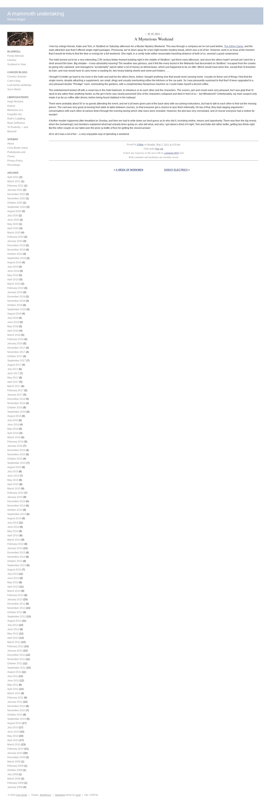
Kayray (11, 105)
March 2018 (14, 335)
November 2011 (16, 659)
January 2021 (15, 190)
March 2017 (14, 386)
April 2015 (13, 484)
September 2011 (16, 667)
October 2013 (14, 561)
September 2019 (16, 258)
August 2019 (14, 262)
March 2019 (14, 283)
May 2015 (12, 480)
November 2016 (16, 403)
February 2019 (15, 288)
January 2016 (15, 445)
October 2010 (14, 714)
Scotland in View (16, 64)
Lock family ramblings (19, 85)
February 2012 (15, 646)
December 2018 (16, 296)
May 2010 (12, 736)
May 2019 (12, 275)
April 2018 (13, 330)
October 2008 (14, 770)
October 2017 (14, 356)
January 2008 (15, 787)
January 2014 (15, 548)
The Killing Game (233, 46)
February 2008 (15, 783)
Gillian (140, 144)
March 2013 (14, 591)
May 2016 (12, 428)
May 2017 (12, 377)
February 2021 (15, 185)
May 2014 (12, 531)
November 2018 (16, 300)
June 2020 (13, 219)
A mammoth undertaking (35, 14)
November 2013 (16, 556)
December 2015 (16, 450)
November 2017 (16, 352)
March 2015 (14, 488)
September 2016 (16, 411)
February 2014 (15, 544)
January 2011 (14, 701)
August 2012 (14, 620)
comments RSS (171, 152)
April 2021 (13, 177)
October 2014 (14, 509)
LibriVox (11, 60)
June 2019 (13, 271)
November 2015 (16, 454)
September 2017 (16, 360)
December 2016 (16, 399)
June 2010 (13, 731)
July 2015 (12, 471)
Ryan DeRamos (16, 122)
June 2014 (13, 527)
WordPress (45, 795)
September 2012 (16, 616)
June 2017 (13, 373)
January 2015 (15, 497)
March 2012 (14, 642)
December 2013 (16, 552)
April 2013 (13, 586)
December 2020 (16, 194)
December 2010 (16, 706)
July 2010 (12, 727)
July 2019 (12, 266)
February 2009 (15, 765)
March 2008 (14, 778)
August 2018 (14, 313)
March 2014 (14, 539)
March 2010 (14, 744)
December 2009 (16, 757)
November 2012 (16, 608)
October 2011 (14, 663)
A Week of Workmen (129, 169)
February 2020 (15, 236)
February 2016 (15, 441)
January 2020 (15, 241)
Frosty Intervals (15, 55)
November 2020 (16, 198)
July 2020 (12, 215)
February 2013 (15, 595)
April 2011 (13, 689)
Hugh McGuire (15, 101)
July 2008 (12, 774)
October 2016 (14, 407)
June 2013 (13, 578)
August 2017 (14, 364)
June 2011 (13, 680)
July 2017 (12, 369)
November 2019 (16, 249)
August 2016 (14, 416)
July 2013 (12, 573)
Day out (159, 148)
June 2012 (13, 629)
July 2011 (12, 676)
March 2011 (13, 693)
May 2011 (12, 684)
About (10, 143)
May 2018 (12, 326)
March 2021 (14, 181)
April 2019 (13, 279)
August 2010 (14, 723)
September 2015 (16, 463)
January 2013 (15, 599)
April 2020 (13, 228)
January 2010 (15, 753)
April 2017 (13, 381)
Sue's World (14, 89)
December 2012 (16, 603)
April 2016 (13, 433)
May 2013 (12, 582)
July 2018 (12, 318)
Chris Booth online (17, 147)
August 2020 (14, 211)
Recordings (13, 165)
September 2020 (16, 207)
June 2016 (13, 424)
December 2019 (16, 245)
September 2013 (16, 565)
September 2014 (16, 514)
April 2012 (13, 637)
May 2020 (12, 224)
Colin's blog (13, 80)
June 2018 (13, 322)
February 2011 (15, 697)
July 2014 (12, 522)
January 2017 (15, 394)
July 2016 (12, 420)
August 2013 (14, 569)
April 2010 (13, 740)
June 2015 (13, 475)
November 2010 (16, 710)
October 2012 (14, 612)
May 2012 (12, 633)
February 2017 (15, 390)
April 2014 (13, 535)
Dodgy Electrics (176, 169)
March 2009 (14, 761)
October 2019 (14, 254)
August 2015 (14, 467)
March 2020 (14, 232)
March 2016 (14, 437)
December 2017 (16, 347)
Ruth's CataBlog (16, 118)
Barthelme (60, 795)
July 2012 (12, 625)
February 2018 (15, 339)
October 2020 (14, 202)
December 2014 (16, 501)
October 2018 (14, 305)
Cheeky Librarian (16, 76)
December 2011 (16, 655)
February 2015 (15, 492)
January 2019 (15, 292)
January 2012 (15, 650)
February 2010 (15, 748)
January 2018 (15, 343)
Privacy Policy (15, 160)
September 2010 (16, 719)
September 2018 (16, 309)
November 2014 (16, 505)
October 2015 (14, 458)
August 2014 (14, 518)
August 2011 (14, 672)
